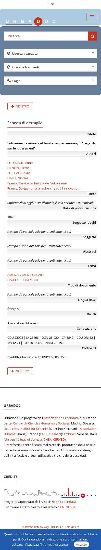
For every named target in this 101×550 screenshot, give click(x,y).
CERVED (59, 439)
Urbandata (68, 501)
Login (16, 81)
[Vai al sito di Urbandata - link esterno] (50, 492)
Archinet (69, 434)
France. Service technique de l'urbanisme (37, 183)
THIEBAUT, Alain (19, 173)
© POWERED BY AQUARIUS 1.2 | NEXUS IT (50, 527)
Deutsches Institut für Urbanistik (27, 428)
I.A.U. (43, 434)
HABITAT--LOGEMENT (22, 280)
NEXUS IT (69, 507)
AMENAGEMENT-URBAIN (25, 275)
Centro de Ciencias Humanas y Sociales (41, 423)
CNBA (47, 439)
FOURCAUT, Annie (20, 162)
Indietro (21, 106)
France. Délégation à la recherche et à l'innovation (43, 188)
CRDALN (55, 434)
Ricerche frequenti (25, 67)
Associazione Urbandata (61, 418)
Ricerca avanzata (25, 53)
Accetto (81, 544)
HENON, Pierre (18, 168)
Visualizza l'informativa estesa (46, 544)
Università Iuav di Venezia (23, 439)
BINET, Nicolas (17, 178)
